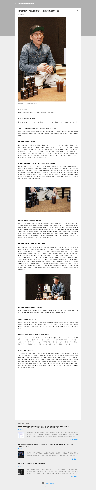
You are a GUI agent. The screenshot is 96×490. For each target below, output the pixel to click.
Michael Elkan (51, 486)
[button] (77, 11)
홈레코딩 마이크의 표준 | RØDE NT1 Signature (31, 463)
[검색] (80, 4)
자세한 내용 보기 (74, 439)
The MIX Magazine (26, 3)
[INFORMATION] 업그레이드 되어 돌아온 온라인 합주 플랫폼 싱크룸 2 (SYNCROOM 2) (43, 427)
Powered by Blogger (49, 483)
